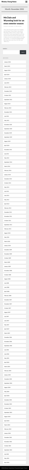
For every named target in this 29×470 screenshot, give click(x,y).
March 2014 (7, 166)
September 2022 (8, 99)
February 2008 (7, 295)
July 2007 (6, 316)
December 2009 (8, 249)
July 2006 (6, 349)
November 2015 (8, 149)
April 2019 (6, 145)
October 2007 (7, 308)
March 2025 (7, 66)
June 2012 (6, 195)
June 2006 (6, 354)
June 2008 (6, 287)
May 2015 (6, 158)
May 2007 (6, 324)
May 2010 (6, 237)
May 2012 (6, 199)
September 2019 (8, 137)
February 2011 (7, 228)
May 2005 (6, 358)
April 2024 (6, 74)
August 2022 (7, 103)
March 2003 (7, 425)
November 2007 (8, 304)
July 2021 (6, 116)
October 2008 (7, 274)
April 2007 (6, 329)
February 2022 (7, 108)
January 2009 (7, 266)
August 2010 (7, 233)
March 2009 (7, 262)
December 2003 (8, 400)
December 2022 (8, 91)
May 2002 (6, 458)
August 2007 (7, 312)
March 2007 (7, 333)
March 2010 (7, 241)
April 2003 (6, 420)
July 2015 (6, 153)
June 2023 (6, 82)
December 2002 (8, 437)
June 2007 (6, 320)
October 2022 (7, 95)
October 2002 (7, 445)
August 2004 (7, 387)
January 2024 (7, 78)
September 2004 (8, 383)
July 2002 (6, 454)
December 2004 (8, 379)
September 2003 (8, 412)
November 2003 (8, 404)
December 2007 (8, 299)
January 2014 (7, 174)
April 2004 (6, 395)
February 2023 (7, 87)
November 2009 (8, 254)
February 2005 (7, 370)
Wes (20, 26)
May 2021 (6, 120)
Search (5, 48)
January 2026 (7, 62)
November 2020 (8, 124)
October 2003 (7, 408)
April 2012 (6, 203)
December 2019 (8, 133)
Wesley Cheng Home (8, 2)
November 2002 (8, 441)
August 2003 (7, 416)
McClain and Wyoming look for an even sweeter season (14, 20)
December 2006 (8, 337)
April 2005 (6, 362)
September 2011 (8, 224)
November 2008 (8, 270)
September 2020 (8, 128)
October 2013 (7, 183)
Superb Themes (23, 468)
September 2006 (8, 345)
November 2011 (8, 216)
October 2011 (7, 220)
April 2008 (6, 291)
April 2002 (6, 462)
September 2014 (8, 162)
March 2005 (7, 366)
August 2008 (7, 279)
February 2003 (7, 429)
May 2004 (6, 391)
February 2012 (7, 208)
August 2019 (7, 141)
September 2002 (8, 450)
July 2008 (6, 283)
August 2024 (7, 70)
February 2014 (7, 170)
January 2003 (7, 433)
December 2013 (8, 178)
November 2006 (8, 341)
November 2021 (8, 112)
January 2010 (7, 245)
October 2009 (7, 258)
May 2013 (6, 187)
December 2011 (8, 212)
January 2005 (7, 375)
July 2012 (6, 191)
